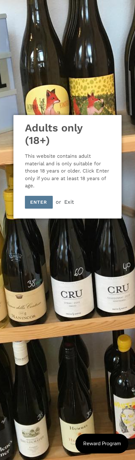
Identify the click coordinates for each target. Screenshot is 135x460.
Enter (39, 202)
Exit (69, 202)
